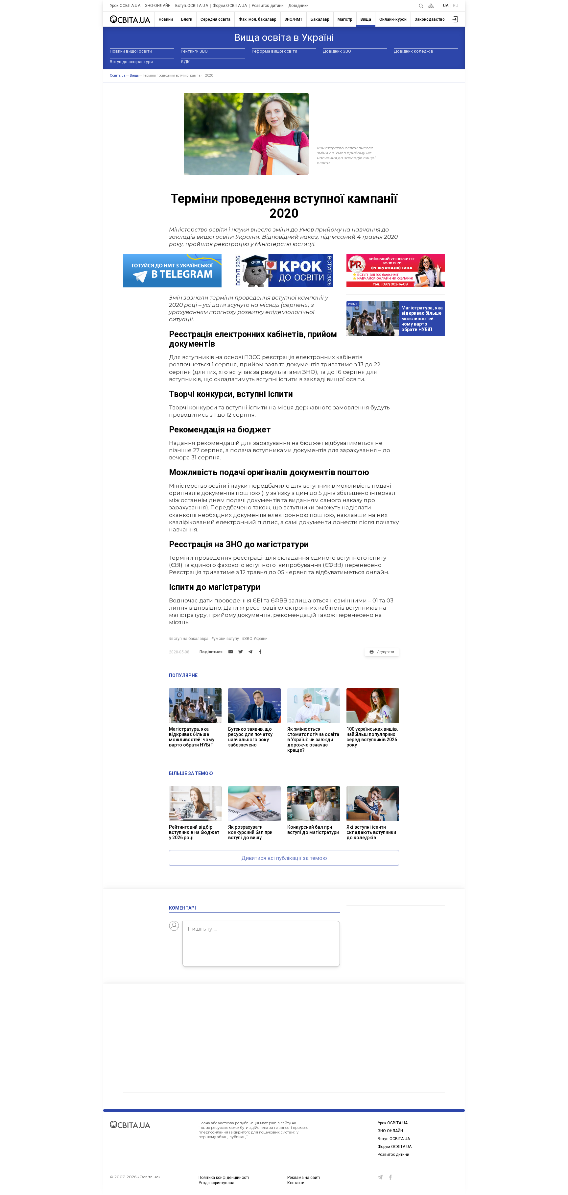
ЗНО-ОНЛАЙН (158, 6)
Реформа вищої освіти (274, 51)
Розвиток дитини (268, 6)
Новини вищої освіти (131, 51)
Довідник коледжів (413, 51)
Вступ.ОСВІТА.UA (191, 6)
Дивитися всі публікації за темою (284, 858)
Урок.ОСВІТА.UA (125, 6)
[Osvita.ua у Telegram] (380, 1177)
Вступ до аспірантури (131, 61)
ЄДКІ (186, 61)
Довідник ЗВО (337, 51)
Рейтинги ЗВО (194, 51)
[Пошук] (421, 6)
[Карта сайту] (431, 6)
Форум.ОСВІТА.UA (230, 6)
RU (455, 5)
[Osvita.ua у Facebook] (390, 1177)
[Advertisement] (284, 1046)
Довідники (298, 6)
